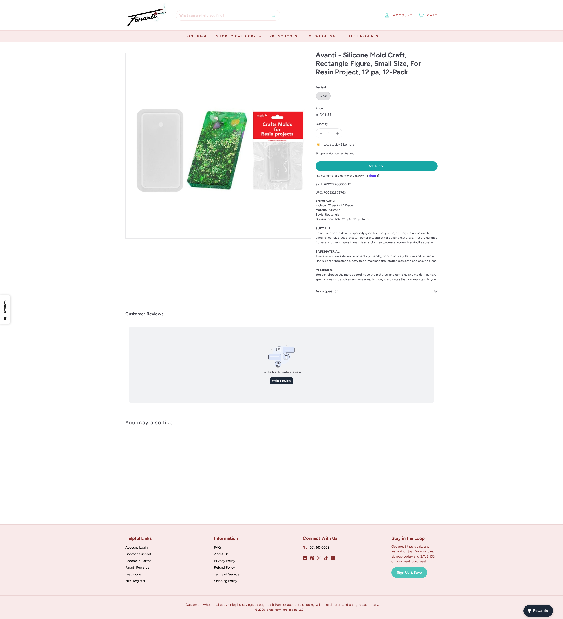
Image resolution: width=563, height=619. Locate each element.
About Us (221, 554)
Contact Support (138, 554)
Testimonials (364, 36)
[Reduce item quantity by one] (320, 133)
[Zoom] (218, 145)
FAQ (217, 547)
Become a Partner (138, 561)
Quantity (322, 124)
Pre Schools (284, 36)
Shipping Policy (225, 581)
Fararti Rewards (137, 567)
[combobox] (228, 15)
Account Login (136, 547)
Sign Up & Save (409, 572)
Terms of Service (226, 574)
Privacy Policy (224, 561)
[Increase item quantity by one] (337, 133)
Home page (195, 36)
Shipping (321, 153)
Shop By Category (237, 36)
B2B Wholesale (323, 36)
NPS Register (135, 581)
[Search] (274, 15)
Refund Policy (224, 567)
